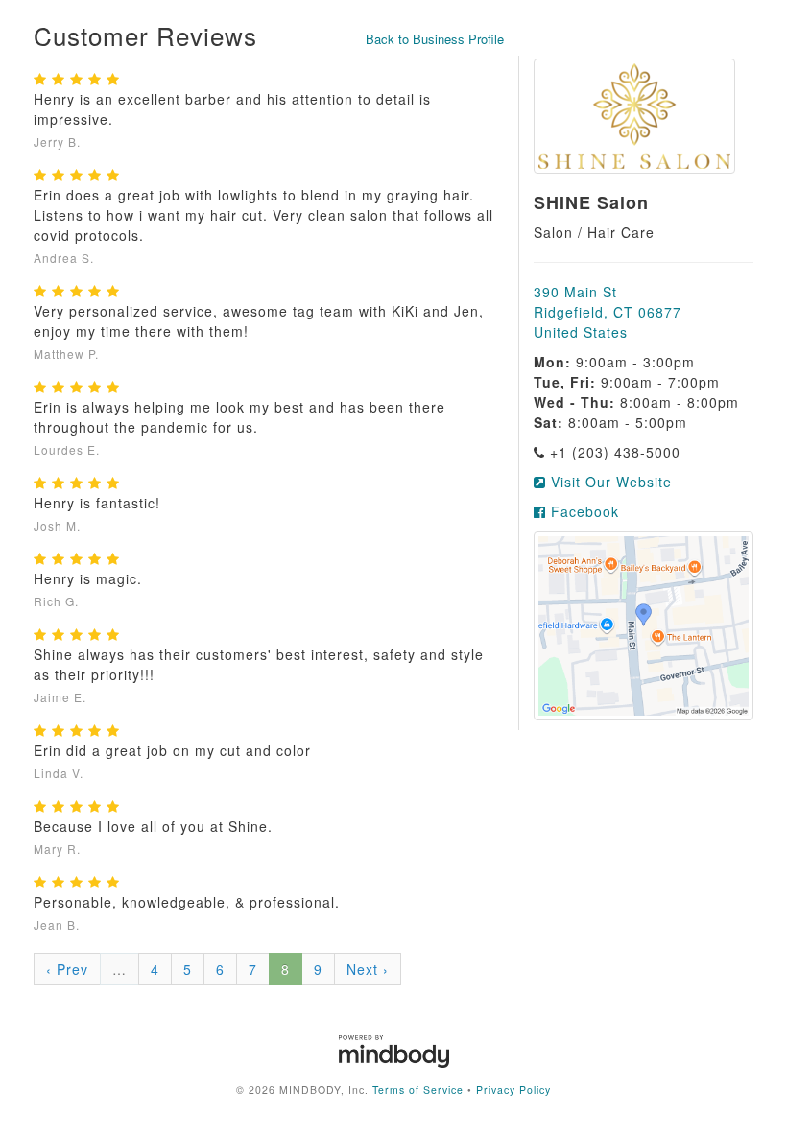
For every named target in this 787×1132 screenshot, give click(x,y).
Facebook (582, 511)
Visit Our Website (609, 481)
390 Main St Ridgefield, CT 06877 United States (607, 312)
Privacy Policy (513, 1089)
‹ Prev (67, 969)
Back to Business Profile (435, 39)
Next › (367, 969)
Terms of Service (418, 1089)
